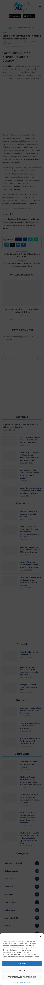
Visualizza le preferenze (22, 977)
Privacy (27, 982)
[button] (40, 936)
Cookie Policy (18, 982)
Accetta (22, 963)
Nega (22, 970)
